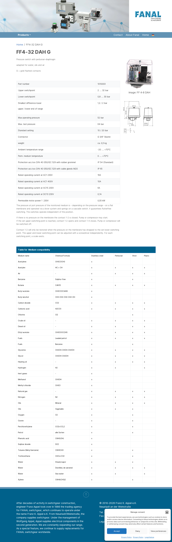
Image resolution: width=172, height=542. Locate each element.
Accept (117, 531)
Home (19, 44)
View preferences (158, 531)
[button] (167, 512)
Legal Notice (149, 537)
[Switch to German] (153, 35)
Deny (137, 531)
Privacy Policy (126, 537)
